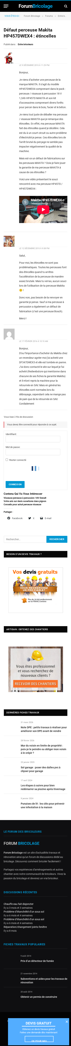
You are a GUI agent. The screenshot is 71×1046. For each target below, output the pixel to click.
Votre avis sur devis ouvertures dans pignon (25, 501)
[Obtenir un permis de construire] (10, 996)
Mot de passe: (13, 447)
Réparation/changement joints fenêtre (25, 926)
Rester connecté (17, 460)
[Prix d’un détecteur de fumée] (10, 960)
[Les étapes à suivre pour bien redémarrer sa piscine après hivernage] (10, 785)
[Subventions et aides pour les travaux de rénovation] (10, 978)
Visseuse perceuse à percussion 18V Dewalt (25, 498)
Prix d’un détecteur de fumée (37, 961)
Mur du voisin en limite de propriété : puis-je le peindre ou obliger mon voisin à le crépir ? (43, 749)
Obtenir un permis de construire (39, 996)
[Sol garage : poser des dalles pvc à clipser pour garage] (10, 766)
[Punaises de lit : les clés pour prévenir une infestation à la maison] (10, 803)
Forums (49, 16)
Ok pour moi (39, 1041)
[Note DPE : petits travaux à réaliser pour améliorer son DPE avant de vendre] (10, 726)
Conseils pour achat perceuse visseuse (22, 504)
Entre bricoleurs (25, 44)
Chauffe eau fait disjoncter (18, 904)
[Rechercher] (65, 6)
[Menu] (6, 6)
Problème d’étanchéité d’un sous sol (24, 911)
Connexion (15, 484)
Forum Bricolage (32, 16)
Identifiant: (11, 434)
